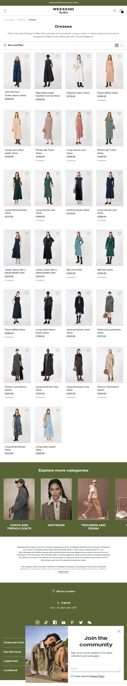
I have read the (89, 676)
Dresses (32, 20)
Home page (9, 20)
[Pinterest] (72, 622)
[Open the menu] (5, 10)
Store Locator (66, 591)
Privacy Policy (97, 676)
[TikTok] (46, 622)
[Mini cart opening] (125, 11)
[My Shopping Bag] (121, 10)
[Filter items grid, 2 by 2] (121, 45)
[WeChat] (89, 622)
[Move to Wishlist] (26, 56)
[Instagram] (37, 622)
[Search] (114, 10)
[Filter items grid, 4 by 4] (116, 45)
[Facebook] (55, 622)
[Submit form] (120, 669)
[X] (81, 622)
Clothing (21, 20)
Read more (63, 572)
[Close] (119, 632)
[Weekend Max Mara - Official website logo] (63, 11)
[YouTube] (63, 622)
